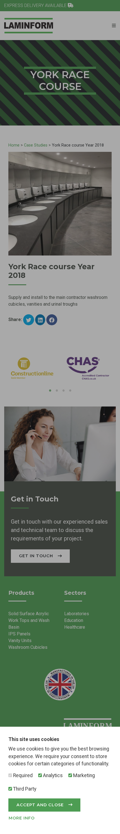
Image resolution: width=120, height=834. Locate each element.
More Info (22, 818)
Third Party (24, 789)
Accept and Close (40, 804)
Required (22, 775)
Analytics (52, 775)
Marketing (83, 775)
